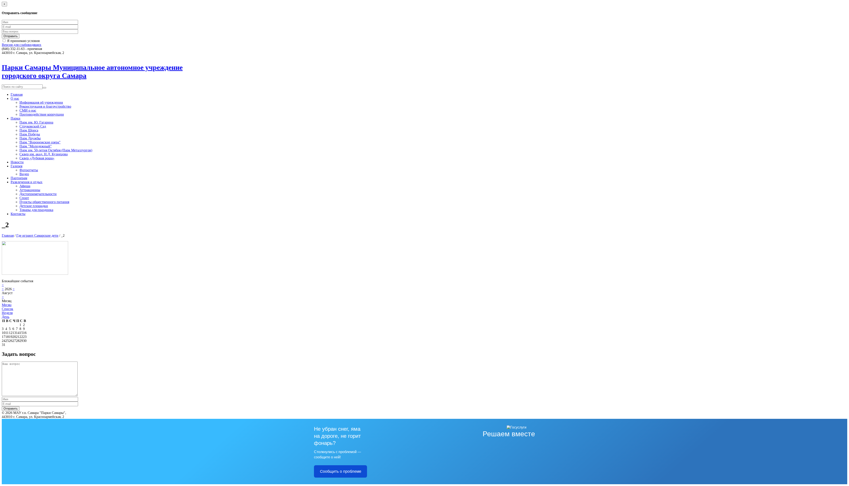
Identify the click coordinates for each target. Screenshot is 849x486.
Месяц (6, 305)
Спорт (24, 198)
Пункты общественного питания (44, 202)
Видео (24, 174)
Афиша (24, 186)
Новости (17, 162)
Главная (17, 94)
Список (7, 309)
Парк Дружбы (30, 138)
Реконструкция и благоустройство (45, 106)
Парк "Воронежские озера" (40, 142)
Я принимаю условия (23, 41)
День (5, 317)
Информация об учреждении (41, 102)
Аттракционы (29, 190)
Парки (15, 118)
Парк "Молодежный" (35, 146)
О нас (15, 98)
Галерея (16, 166)
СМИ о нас (27, 110)
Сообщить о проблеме (340, 471)
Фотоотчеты (28, 170)
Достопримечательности (38, 194)
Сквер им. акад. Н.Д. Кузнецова (43, 154)
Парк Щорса (28, 130)
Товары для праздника (36, 210)
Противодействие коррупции (41, 114)
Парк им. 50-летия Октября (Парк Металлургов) (55, 150)
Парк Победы (29, 134)
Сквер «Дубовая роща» (36, 158)
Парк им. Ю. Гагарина (36, 122)
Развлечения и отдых (26, 182)
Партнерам (19, 178)
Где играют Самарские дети (37, 235)
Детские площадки (33, 206)
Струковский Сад (32, 126)
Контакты (18, 214)
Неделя (7, 313)
